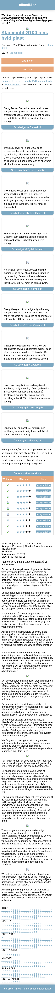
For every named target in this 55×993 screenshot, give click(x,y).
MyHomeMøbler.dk (42, 81)
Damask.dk (7, 81)
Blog (18, 988)
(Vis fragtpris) (16, 53)
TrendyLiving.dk (22, 81)
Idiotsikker (27, 5)
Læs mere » (27, 60)
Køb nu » (27, 69)
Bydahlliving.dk (13, 84)
